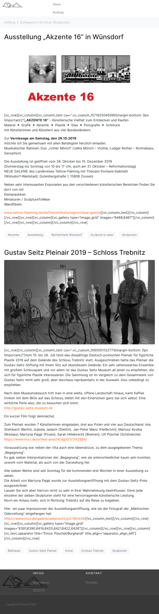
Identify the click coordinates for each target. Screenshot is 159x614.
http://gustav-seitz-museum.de (28, 408)
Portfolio (58, 12)
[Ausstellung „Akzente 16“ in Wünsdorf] (79, 76)
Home (56, 4)
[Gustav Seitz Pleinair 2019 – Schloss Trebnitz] (79, 302)
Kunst (69, 550)
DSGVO (39, 590)
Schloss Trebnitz (92, 550)
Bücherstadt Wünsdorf (67, 234)
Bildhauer (14, 550)
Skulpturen (129, 234)
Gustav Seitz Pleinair (43, 550)
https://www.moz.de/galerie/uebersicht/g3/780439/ (44, 518)
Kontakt (91, 582)
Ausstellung (35, 234)
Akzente (13, 234)
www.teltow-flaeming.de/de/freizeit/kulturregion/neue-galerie (52, 212)
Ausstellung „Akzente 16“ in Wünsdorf (64, 37)
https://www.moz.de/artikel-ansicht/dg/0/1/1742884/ (45, 439)
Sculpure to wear (101, 234)
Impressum (41, 582)
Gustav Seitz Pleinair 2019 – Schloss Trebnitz (74, 252)
